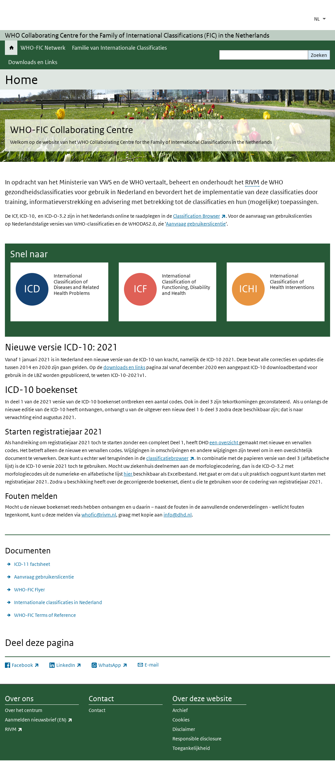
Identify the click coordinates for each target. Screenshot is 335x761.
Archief (180, 710)
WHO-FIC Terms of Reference (45, 615)
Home (11, 48)
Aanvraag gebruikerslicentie (196, 224)
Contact (97, 710)
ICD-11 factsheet (32, 564)
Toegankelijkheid (191, 748)
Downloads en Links (32, 62)
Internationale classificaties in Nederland (58, 602)
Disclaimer (183, 729)
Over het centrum (23, 710)
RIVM (252, 182)
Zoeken (319, 55)
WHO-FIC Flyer (29, 589)
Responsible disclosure (196, 739)
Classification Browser (199, 216)
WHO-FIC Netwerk (43, 47)
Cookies (180, 720)
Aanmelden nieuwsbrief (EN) (42, 719)
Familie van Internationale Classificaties (119, 47)
